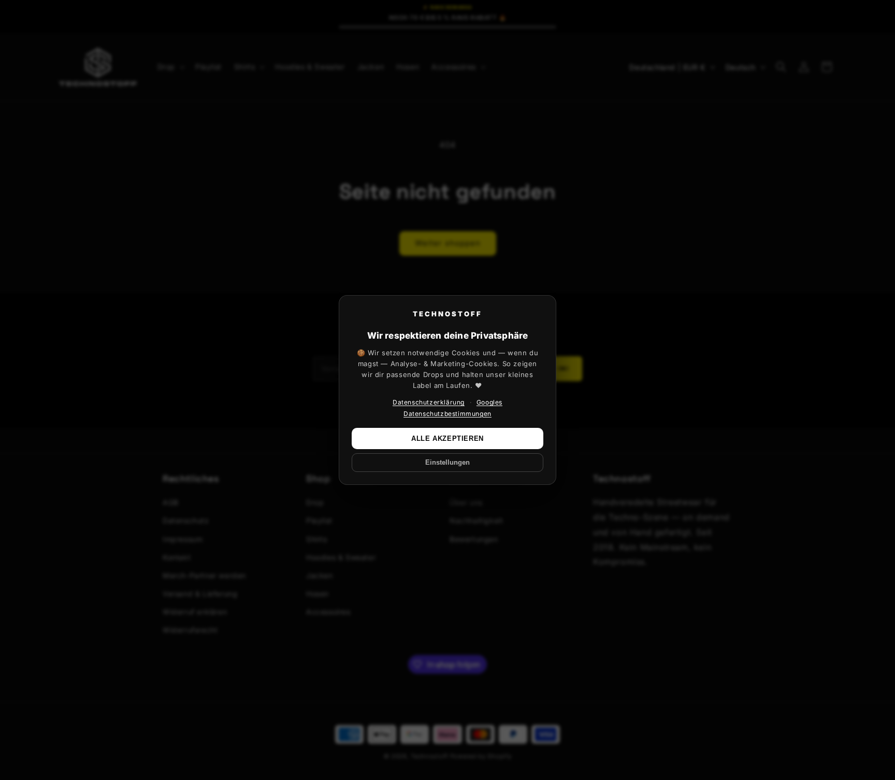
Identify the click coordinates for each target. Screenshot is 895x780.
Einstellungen (447, 462)
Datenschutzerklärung (429, 402)
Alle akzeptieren (447, 438)
